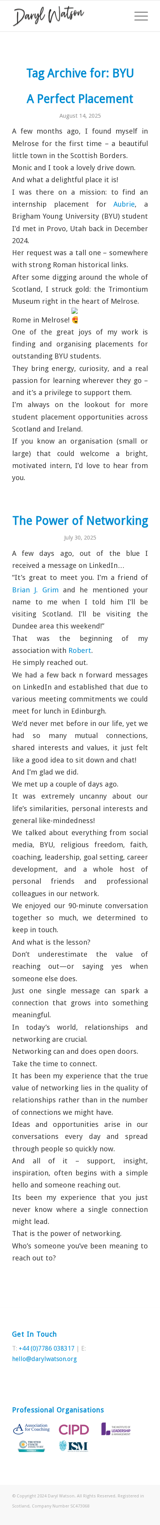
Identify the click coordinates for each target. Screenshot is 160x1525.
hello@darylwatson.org (44, 1359)
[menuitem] (137, 15)
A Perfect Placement (80, 99)
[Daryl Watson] (66, 15)
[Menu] (137, 15)
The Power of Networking (80, 520)
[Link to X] (130, 1515)
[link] (124, 204)
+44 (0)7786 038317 (47, 1348)
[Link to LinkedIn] (142, 1515)
